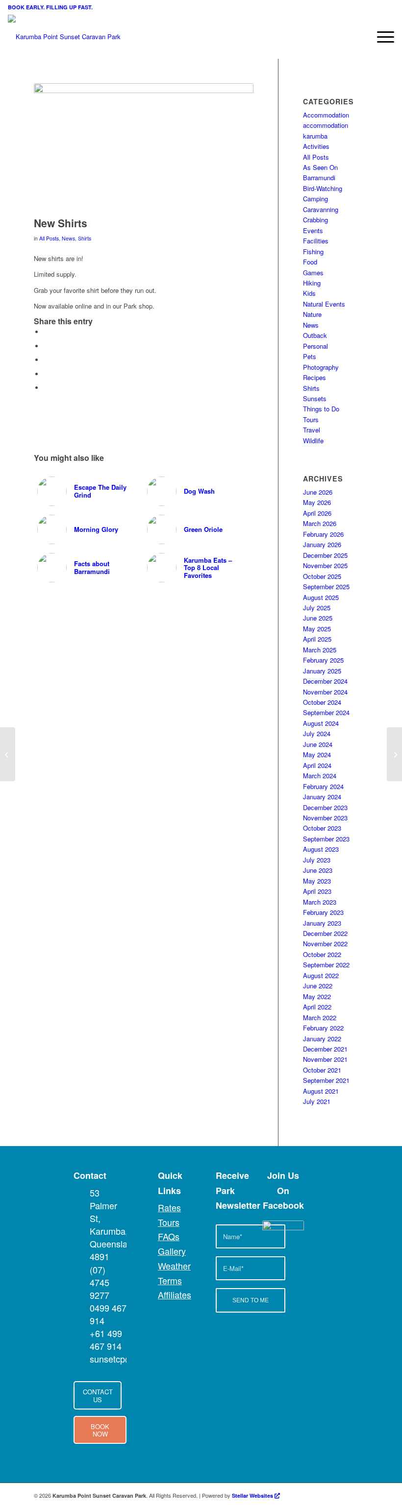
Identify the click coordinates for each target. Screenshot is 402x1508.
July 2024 (316, 733)
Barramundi (319, 177)
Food (310, 261)
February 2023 (323, 912)
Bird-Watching (322, 188)
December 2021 (325, 1048)
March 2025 (319, 649)
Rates (169, 1207)
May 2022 (317, 996)
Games (313, 272)
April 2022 (317, 1006)
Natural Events (324, 304)
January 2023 (322, 923)
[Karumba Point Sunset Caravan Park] (64, 37)
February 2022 (323, 1027)
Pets (309, 356)
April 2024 (317, 765)
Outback (315, 335)
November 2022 (325, 943)
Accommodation (326, 115)
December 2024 (325, 681)
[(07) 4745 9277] (81, 1269)
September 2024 (326, 712)
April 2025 (317, 639)
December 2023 (325, 807)
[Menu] (380, 37)
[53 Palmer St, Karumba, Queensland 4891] (81, 1192)
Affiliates (174, 1294)
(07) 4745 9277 (99, 1282)
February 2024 (323, 786)
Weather (174, 1265)
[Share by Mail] (46, 387)
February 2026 (323, 534)
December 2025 (325, 555)
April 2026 (317, 513)
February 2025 (323, 660)
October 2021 (322, 1070)
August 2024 (321, 723)
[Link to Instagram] (346, 1495)
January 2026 (322, 544)
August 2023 (321, 849)
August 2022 (321, 975)
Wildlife (313, 440)
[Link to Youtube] (316, 1495)
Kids (309, 293)
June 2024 (317, 744)
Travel (311, 429)
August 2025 (321, 597)
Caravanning (320, 209)
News (68, 238)
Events (313, 230)
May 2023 (317, 881)
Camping (315, 198)
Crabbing (315, 219)
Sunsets (315, 398)
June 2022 (317, 985)
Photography (321, 367)
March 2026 (319, 523)
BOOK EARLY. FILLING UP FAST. (50, 7)
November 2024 (325, 691)
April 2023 (317, 891)
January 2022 (322, 1038)
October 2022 (322, 954)
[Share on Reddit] (46, 374)
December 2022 (325, 933)
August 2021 (321, 1091)
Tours (311, 419)
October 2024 (322, 702)
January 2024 (322, 796)
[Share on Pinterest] (46, 359)
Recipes (314, 377)
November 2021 (325, 1059)
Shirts (84, 238)
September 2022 (326, 964)
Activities (316, 146)
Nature (312, 314)
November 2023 (325, 817)
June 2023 (317, 870)
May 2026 (317, 502)
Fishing (313, 251)
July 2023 (316, 859)
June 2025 (317, 617)
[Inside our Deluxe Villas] (7, 754)
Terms (170, 1280)
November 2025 (325, 565)
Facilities (315, 240)
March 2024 (319, 775)
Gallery (172, 1251)
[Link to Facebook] (302, 1495)
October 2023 (322, 828)
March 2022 (319, 1017)
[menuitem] (380, 37)
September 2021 (326, 1080)
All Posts (49, 238)
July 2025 (316, 607)
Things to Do (321, 408)
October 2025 (322, 576)
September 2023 (326, 838)
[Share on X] (46, 346)
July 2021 (316, 1101)
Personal (315, 346)
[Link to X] (331, 1495)
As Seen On (320, 167)
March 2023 (319, 902)
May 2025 (317, 628)
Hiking (312, 282)
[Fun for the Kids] (394, 754)
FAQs (168, 1236)
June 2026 (317, 492)
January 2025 (322, 670)
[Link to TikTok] (360, 1495)
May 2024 (317, 754)
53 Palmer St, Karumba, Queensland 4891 (113, 1224)
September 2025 (326, 586)
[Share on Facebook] (46, 331)
